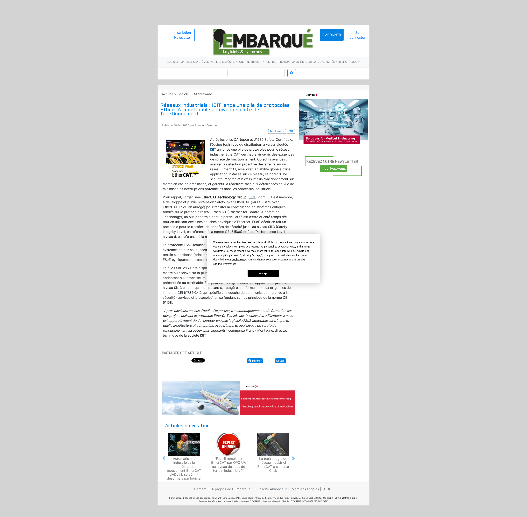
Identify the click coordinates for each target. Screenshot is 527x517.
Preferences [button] (229, 263)
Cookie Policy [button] (239, 259)
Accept (263, 273)
